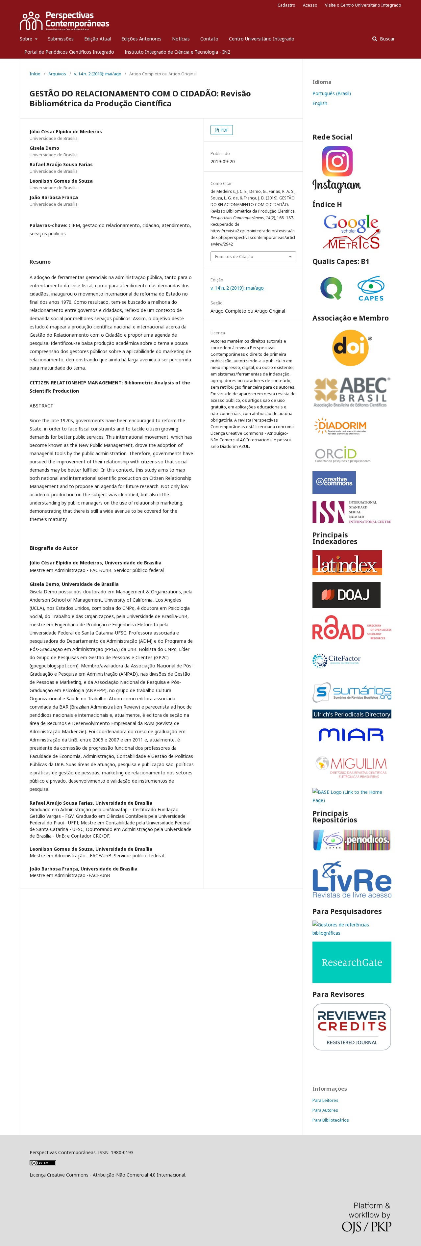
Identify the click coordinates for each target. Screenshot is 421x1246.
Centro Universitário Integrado (261, 39)
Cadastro (286, 5)
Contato (209, 39)
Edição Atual (97, 39)
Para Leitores (325, 1100)
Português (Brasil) (331, 93)
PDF (224, 130)
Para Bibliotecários (330, 1120)
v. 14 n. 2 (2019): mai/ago (97, 74)
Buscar (387, 39)
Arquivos (57, 74)
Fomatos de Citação (234, 256)
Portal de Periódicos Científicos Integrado (69, 52)
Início (35, 74)
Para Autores (325, 1110)
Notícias (181, 39)
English (319, 103)
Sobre (27, 39)
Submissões (61, 39)
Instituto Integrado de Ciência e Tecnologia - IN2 (177, 52)
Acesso (310, 5)
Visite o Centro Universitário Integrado (363, 5)
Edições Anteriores (141, 39)
